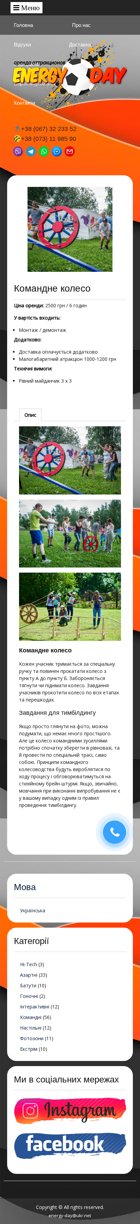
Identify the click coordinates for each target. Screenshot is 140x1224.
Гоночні (29, 996)
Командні (30, 1017)
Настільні (30, 1027)
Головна (23, 25)
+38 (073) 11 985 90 (48, 138)
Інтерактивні (34, 1006)
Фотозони (31, 1038)
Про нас (81, 25)
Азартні (28, 975)
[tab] (30, 415)
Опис (30, 415)
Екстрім (28, 1049)
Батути (28, 985)
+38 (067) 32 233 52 (48, 129)
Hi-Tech (28, 964)
